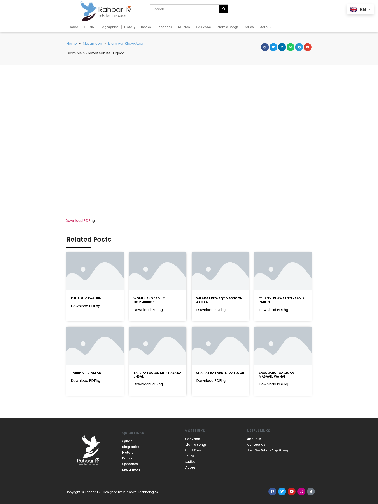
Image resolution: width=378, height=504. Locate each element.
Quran (89, 27)
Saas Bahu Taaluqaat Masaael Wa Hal (277, 375)
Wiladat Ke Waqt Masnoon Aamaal (219, 300)
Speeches (164, 27)
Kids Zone (203, 27)
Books (146, 27)
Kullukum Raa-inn (86, 298)
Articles (184, 27)
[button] (265, 47)
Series (249, 27)
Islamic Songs (228, 27)
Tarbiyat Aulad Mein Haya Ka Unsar (157, 375)
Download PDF (77, 220)
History (129, 27)
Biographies (109, 27)
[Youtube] (292, 491)
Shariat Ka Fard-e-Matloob (220, 373)
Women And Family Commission (149, 300)
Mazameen (92, 43)
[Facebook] (272, 491)
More (263, 27)
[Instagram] (301, 491)
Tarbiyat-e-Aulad (86, 373)
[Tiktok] (311, 491)
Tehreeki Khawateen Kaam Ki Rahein (282, 300)
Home (73, 27)
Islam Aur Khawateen (126, 43)
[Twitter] (282, 491)
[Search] (223, 9)
